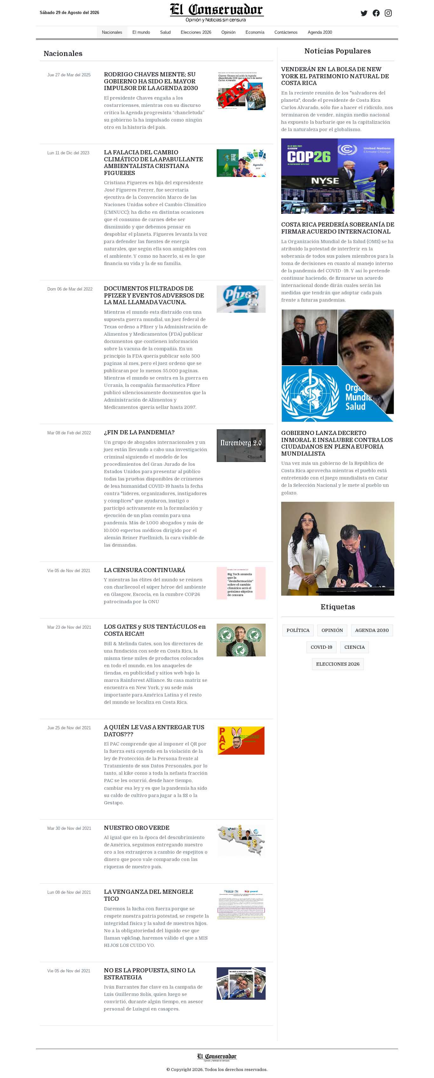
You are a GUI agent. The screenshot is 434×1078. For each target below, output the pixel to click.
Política (298, 630)
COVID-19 (321, 647)
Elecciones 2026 (338, 664)
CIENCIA (354, 647)
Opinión (332, 630)
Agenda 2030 (372, 630)
